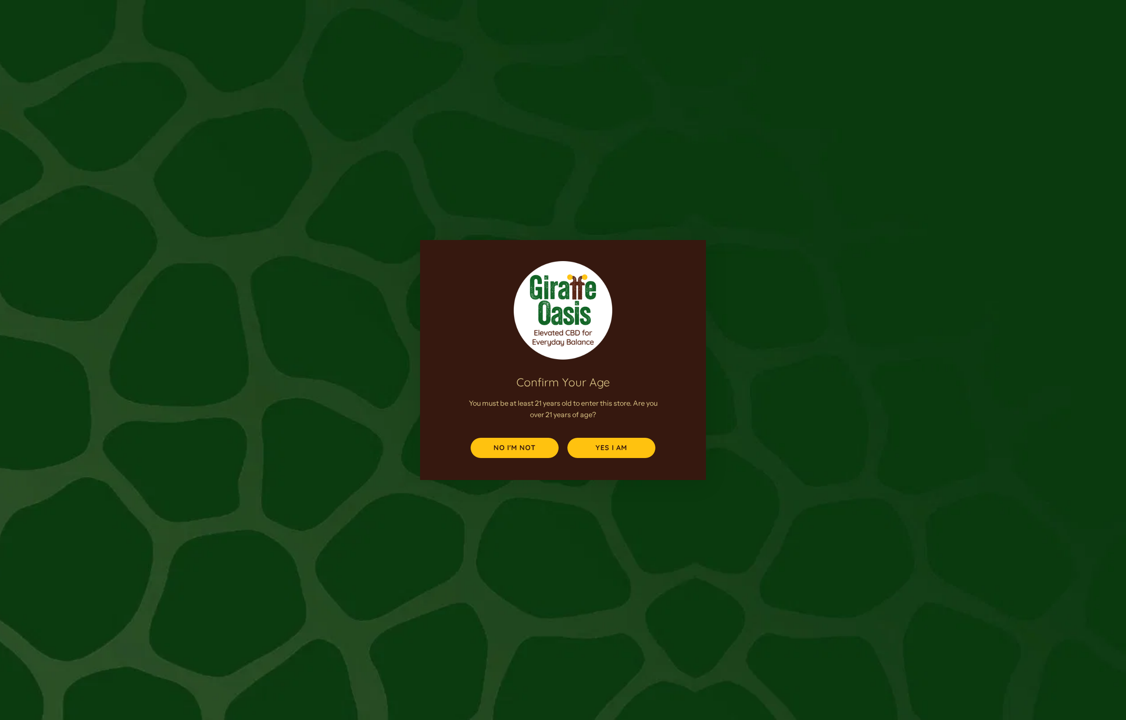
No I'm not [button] (515, 447)
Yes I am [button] (611, 447)
